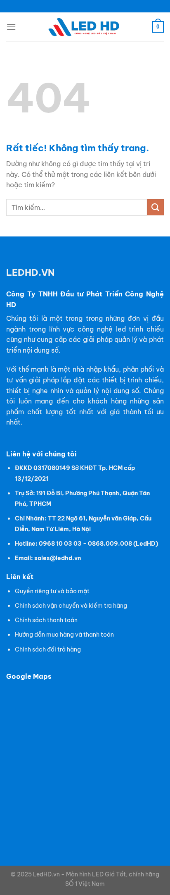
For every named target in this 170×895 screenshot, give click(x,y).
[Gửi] (155, 207)
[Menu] (11, 27)
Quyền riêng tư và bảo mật (52, 591)
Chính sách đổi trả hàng (48, 649)
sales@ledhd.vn (57, 558)
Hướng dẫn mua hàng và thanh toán (64, 634)
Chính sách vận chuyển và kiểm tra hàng (71, 605)
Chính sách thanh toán (46, 620)
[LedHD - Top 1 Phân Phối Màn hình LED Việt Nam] (85, 27)
